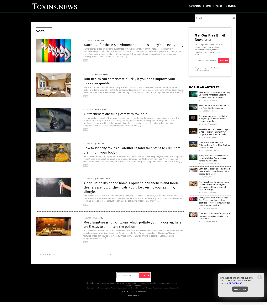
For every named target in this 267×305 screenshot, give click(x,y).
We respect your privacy (119, 288)
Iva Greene (213, 100)
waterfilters (195, 6)
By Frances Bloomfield (102, 179)
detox (208, 6)
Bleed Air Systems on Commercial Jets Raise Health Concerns (214, 106)
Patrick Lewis (213, 124)
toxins (219, 6)
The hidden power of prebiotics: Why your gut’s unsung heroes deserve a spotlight (213, 118)
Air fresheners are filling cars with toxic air (115, 114)
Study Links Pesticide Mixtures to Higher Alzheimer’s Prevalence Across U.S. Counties (213, 158)
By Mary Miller (100, 40)
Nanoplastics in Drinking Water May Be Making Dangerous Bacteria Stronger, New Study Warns (214, 95)
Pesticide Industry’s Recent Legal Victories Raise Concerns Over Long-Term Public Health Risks (214, 132)
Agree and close (240, 289)
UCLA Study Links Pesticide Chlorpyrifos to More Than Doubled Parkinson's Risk (214, 145)
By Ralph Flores (100, 144)
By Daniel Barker (100, 110)
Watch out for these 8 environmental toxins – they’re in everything (133, 45)
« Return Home (47, 254)
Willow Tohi (213, 177)
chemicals (231, 6)
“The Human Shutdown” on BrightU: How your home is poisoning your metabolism (214, 216)
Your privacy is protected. (203, 68)
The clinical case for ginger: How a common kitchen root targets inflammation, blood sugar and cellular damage (214, 186)
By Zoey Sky (98, 218)
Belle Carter (213, 221)
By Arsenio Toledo (101, 75)
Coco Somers (214, 150)
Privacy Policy (133, 295)
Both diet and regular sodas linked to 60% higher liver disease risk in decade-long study (214, 171)
